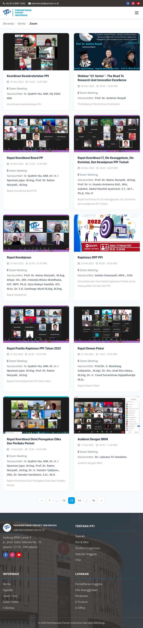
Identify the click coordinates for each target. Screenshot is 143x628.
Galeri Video (11, 602)
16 (93, 500)
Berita (22, 23)
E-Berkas (8, 608)
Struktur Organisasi (87, 548)
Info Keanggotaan (86, 590)
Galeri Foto (10, 596)
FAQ (78, 560)
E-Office (80, 608)
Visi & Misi (82, 542)
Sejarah (80, 536)
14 (79, 500)
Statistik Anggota (86, 554)
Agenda (8, 590)
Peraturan (81, 596)
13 (71, 500)
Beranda (8, 23)
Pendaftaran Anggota (88, 584)
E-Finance (81, 602)
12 (63, 500)
